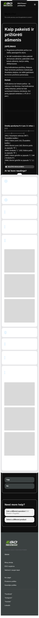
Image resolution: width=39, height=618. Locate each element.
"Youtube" (8, 601)
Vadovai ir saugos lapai (12, 570)
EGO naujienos (10, 566)
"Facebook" (8, 594)
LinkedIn (7, 605)
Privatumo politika (10, 581)
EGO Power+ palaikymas (22, 4)
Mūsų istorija (9, 562)
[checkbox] (19, 480)
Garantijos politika (10, 585)
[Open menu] (34, 4)
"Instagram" (8, 598)
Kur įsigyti (8, 577)
